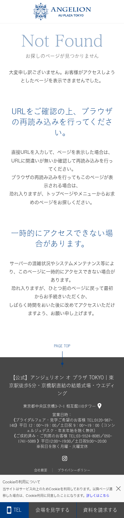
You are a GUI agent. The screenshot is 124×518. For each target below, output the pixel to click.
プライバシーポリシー (74, 470)
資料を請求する (100, 509)
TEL (17, 509)
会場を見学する (52, 509)
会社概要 (40, 470)
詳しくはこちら (97, 495)
